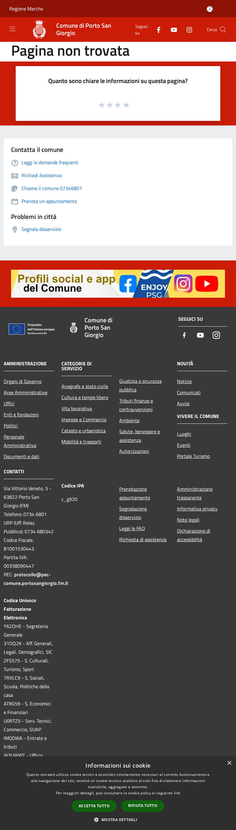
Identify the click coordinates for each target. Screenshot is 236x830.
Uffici (9, 403)
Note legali (188, 519)
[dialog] (118, 793)
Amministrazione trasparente (195, 493)
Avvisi (183, 403)
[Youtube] (171, 29)
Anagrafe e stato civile (84, 386)
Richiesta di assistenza (143, 539)
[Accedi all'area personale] (209, 9)
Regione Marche (26, 8)
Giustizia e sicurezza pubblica (140, 385)
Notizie (184, 381)
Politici (11, 425)
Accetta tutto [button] (94, 805)
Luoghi (184, 434)
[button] (118, 819)
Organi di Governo (22, 381)
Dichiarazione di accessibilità (193, 535)
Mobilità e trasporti (81, 441)
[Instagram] (187, 29)
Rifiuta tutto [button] (142, 805)
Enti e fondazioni (21, 414)
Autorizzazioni (134, 451)
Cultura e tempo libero (84, 397)
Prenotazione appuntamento (134, 493)
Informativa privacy (197, 508)
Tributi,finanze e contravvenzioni (136, 405)
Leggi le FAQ (132, 528)
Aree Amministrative (25, 392)
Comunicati (189, 392)
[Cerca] (223, 29)
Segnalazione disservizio (133, 513)
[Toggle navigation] (12, 29)
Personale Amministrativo (20, 441)
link (177, 793)
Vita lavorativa (76, 408)
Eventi (184, 445)
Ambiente (129, 420)
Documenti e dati (21, 456)
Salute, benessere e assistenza (139, 436)
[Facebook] (156, 29)
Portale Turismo (193, 456)
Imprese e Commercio (83, 419)
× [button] (229, 763)
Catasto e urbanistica (83, 430)
